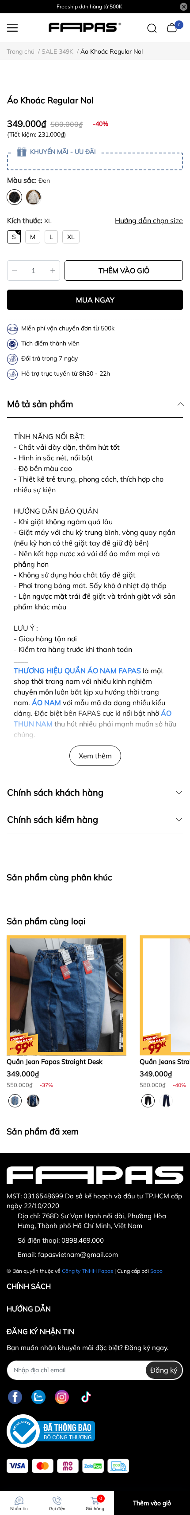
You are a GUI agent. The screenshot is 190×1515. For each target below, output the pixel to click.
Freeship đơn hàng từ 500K (89, 6)
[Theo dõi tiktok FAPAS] (86, 1397)
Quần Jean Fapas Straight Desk (55, 1061)
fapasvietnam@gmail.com (78, 1254)
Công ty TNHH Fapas (87, 1271)
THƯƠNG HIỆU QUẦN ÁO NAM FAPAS (77, 670)
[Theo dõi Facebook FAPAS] (15, 1397)
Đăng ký (164, 1370)
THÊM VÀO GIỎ (124, 270)
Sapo (156, 1271)
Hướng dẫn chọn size (149, 220)
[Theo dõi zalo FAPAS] (38, 1397)
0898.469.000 (82, 1240)
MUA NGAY (95, 299)
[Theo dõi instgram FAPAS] (61, 1397)
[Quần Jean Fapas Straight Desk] (66, 995)
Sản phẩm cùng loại (46, 921)
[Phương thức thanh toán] (68, 1466)
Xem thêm (95, 755)
